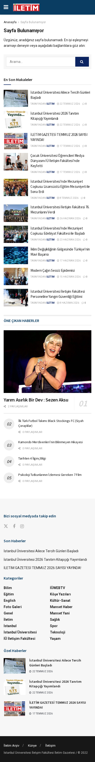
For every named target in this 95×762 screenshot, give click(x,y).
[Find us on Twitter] (6, 526)
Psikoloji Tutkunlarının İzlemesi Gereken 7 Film (50, 474)
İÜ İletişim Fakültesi (19, 639)
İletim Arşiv (11, 745)
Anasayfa (10, 22)
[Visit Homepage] (26, 7)
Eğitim (9, 594)
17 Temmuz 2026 (69, 146)
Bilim (8, 588)
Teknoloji (57, 632)
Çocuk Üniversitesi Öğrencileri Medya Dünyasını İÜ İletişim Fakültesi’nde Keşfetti (57, 160)
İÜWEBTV (57, 588)
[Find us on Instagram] (22, 526)
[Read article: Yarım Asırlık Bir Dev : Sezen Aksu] (47, 361)
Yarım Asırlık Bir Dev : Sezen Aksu (36, 400)
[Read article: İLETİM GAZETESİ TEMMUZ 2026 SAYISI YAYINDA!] (16, 141)
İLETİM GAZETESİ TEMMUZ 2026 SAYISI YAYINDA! (42, 568)
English (10, 600)
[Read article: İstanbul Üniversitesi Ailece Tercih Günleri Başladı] (16, 98)
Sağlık (55, 620)
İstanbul (10, 626)
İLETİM (51, 103)
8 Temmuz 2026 (68, 198)
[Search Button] (82, 62)
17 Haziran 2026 (70, 260)
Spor (54, 626)
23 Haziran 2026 (70, 239)
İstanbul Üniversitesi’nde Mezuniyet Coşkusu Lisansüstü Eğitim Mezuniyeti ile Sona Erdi (60, 186)
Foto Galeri (13, 607)
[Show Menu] (6, 7)
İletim (8, 620)
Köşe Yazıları (60, 594)
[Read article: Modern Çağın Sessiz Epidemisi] (16, 276)
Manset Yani (60, 613)
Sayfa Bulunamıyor (33, 22)
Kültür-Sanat (60, 600)
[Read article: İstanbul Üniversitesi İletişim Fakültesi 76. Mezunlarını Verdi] (16, 213)
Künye (32, 745)
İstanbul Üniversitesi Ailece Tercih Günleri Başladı (41, 551)
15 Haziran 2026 (70, 276)
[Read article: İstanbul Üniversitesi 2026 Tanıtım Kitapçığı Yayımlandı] (16, 119)
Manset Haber (61, 607)
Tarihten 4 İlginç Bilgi (32, 458)
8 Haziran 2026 (69, 302)
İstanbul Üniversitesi (20, 632)
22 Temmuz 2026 (69, 103)
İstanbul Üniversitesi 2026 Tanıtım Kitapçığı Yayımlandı (45, 559)
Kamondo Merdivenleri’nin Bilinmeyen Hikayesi (50, 442)
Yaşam (55, 639)
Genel (8, 613)
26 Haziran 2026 (70, 218)
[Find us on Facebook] (14, 526)
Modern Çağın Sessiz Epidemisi (52, 270)
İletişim (50, 745)
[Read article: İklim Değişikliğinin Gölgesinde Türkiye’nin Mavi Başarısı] (16, 255)
